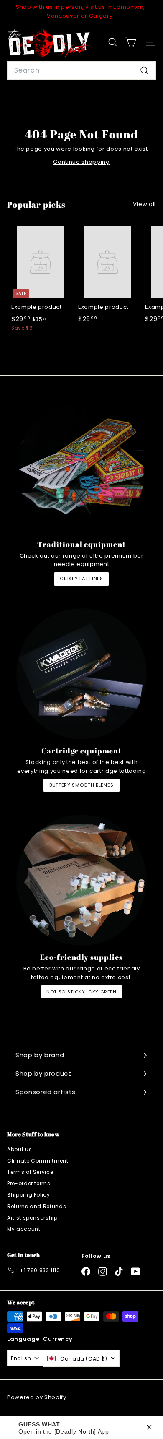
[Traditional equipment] (81, 467)
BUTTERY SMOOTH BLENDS (81, 785)
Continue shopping (81, 162)
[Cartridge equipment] (81, 673)
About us (19, 1149)
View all (144, 204)
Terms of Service (30, 1172)
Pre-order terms (29, 1183)
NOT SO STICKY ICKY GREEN (81, 991)
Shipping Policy (28, 1194)
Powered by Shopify (36, 1397)
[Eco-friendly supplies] (81, 880)
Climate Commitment (38, 1160)
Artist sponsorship (32, 1217)
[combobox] (81, 70)
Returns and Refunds (36, 1206)
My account (24, 1229)
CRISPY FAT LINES (81, 578)
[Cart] (130, 42)
